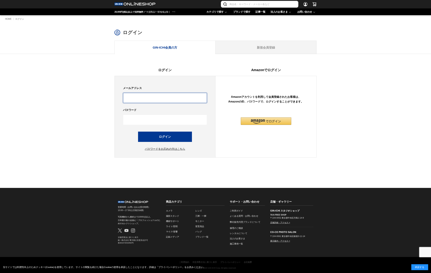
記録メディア (172, 237)
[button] (266, 121)
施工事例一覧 (236, 243)
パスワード (130, 110)
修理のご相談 (236, 228)
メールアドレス (132, 88)
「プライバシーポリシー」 (170, 267)
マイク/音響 (172, 231)
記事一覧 (261, 11)
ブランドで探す (242, 11)
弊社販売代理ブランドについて (245, 222)
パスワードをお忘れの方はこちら (165, 148)
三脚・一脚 (200, 216)
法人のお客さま (279, 11)
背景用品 (199, 226)
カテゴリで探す (215, 11)
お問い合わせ (304, 11)
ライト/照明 (172, 226)
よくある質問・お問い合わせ (244, 216)
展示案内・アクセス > (280, 241)
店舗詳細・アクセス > (280, 222)
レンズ (198, 210)
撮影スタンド (172, 216)
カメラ (169, 210)
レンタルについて (238, 233)
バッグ (198, 231)
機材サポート (172, 221)
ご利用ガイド (236, 210)
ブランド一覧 (201, 237)
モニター (199, 221)
